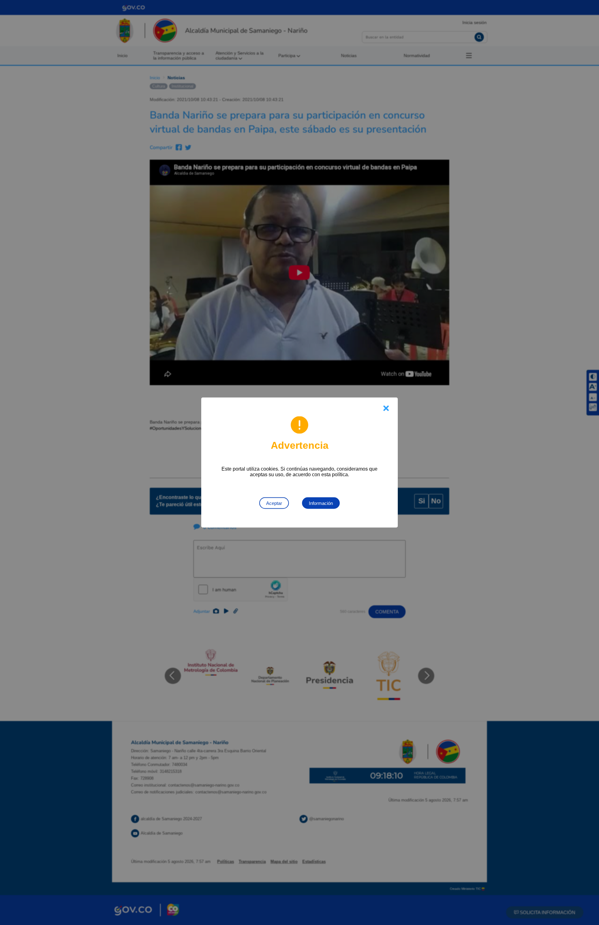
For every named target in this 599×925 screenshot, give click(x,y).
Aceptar (274, 503)
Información (321, 503)
